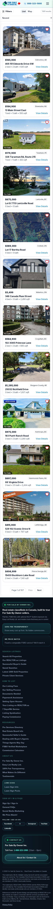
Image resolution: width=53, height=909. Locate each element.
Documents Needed (11, 694)
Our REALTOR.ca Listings (14, 660)
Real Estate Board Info (12, 731)
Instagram (32, 824)
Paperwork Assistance (12, 697)
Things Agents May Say (13, 743)
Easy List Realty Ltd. (12, 765)
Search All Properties (12, 656)
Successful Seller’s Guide (14, 735)
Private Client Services (12, 675)
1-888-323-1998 (21, 850)
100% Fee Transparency (13, 768)
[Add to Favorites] (47, 29)
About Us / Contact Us (26, 858)
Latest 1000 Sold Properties (15, 672)
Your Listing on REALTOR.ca (15, 705)
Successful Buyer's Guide (14, 664)
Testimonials (8, 776)
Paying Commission (11, 717)
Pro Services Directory (12, 727)
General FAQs (8, 807)
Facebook (8, 824)
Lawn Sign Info (11, 787)
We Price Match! (9, 815)
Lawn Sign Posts (12, 791)
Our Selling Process (11, 690)
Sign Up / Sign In (10, 803)
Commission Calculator (13, 750)
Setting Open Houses (12, 701)
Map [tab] (30, 11)
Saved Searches (9, 668)
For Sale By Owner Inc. (13, 761)
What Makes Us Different (13, 772)
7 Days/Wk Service (10, 709)
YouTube (44, 824)
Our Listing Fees (10, 686)
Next (39, 590)
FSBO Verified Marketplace (14, 746)
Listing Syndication (11, 713)
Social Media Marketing (13, 811)
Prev (30, 590)
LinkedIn (7, 828)
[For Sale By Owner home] (11, 3)
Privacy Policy (7, 904)
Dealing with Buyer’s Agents (15, 739)
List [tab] (24, 11)
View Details (42, 67)
